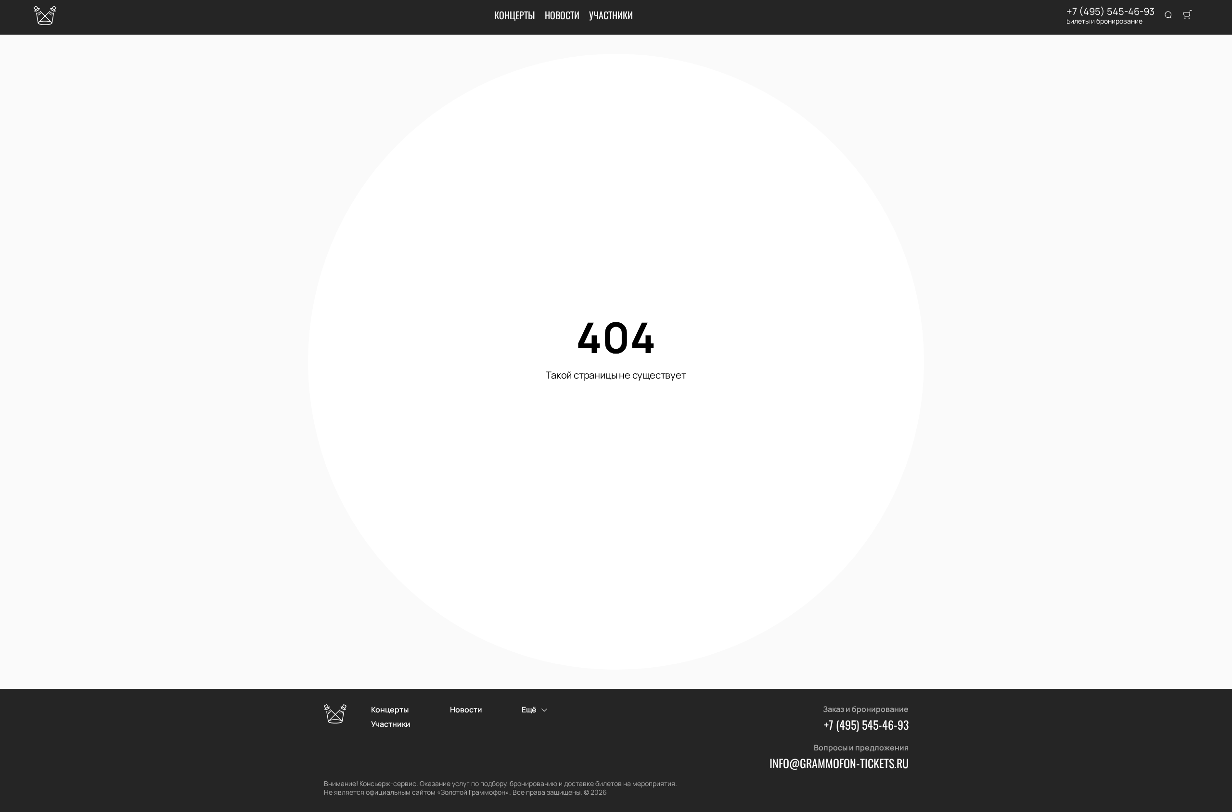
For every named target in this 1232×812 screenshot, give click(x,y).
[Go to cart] (1187, 15)
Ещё (529, 709)
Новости (562, 15)
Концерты (514, 15)
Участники (611, 15)
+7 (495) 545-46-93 (1110, 11)
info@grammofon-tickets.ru (839, 763)
